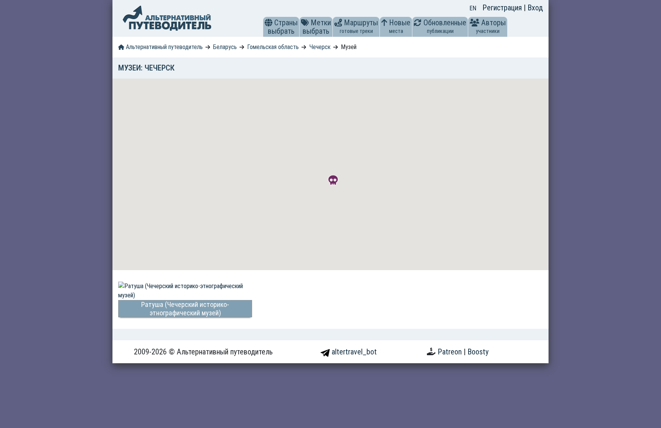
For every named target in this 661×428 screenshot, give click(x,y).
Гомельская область (273, 47)
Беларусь (225, 47)
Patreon (451, 351)
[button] (268, 22)
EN (472, 8)
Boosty (477, 351)
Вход (535, 7)
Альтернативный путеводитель (163, 47)
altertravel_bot (353, 351)
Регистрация (503, 7)
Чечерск (319, 47)
